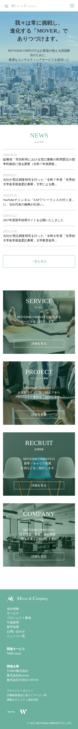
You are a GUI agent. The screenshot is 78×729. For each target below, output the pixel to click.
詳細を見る (39, 343)
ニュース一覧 (16, 636)
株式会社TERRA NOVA (23, 680)
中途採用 (13, 622)
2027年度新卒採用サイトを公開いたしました (33, 220)
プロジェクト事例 (19, 617)
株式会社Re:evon (18, 675)
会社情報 (13, 608)
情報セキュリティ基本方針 (23, 699)
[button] (72, 5)
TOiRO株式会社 (17, 670)
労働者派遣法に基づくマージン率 (27, 695)
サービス (13, 613)
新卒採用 (13, 627)
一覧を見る (39, 261)
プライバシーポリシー (20, 690)
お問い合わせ (16, 631)
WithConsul (14, 653)
